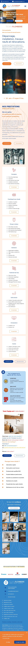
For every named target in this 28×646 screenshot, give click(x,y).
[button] (25, 6)
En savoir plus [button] (6, 638)
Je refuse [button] (8, 642)
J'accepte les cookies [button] (19, 642)
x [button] (26, 632)
